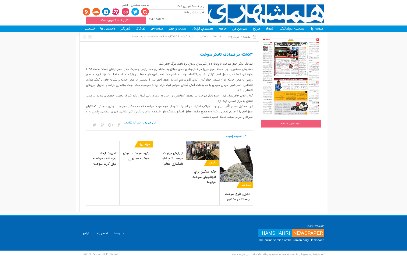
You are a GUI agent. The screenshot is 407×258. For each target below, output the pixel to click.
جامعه (222, 28)
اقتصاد (270, 28)
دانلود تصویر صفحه (291, 124)
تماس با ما (102, 233)
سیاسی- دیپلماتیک (292, 28)
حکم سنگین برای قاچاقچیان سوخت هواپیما (204, 177)
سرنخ (256, 28)
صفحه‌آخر (157, 28)
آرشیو (125, 5)
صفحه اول (316, 28)
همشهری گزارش (202, 28)
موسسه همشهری (140, 5)
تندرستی (89, 28)
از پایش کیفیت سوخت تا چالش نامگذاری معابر (172, 158)
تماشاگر (140, 28)
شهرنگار (125, 28)
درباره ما (119, 233)
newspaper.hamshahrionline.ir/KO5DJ (155, 36)
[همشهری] (266, 13)
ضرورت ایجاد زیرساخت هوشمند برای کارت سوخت (104, 158)
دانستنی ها (107, 28)
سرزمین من (239, 28)
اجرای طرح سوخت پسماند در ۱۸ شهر (237, 196)
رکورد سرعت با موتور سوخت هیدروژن (136, 156)
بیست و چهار (177, 28)
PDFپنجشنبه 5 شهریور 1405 (116, 20)
